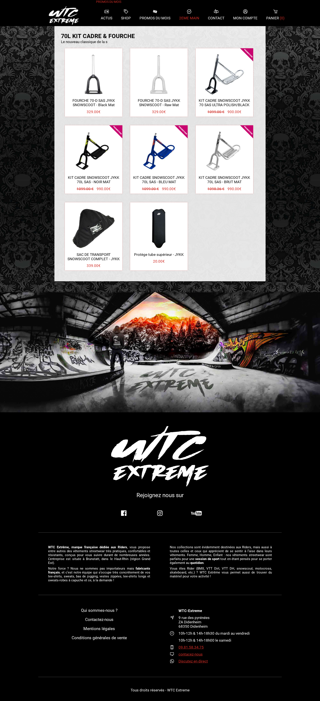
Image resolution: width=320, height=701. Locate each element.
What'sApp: (174, 661)
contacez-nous (191, 654)
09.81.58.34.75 (191, 647)
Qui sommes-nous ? (99, 610)
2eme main (189, 18)
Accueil (63, 15)
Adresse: (174, 622)
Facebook (124, 513)
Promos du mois (155, 18)
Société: (174, 611)
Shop (126, 18)
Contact (216, 18)
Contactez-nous (99, 619)
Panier (275, 18)
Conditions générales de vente (99, 638)
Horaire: (174, 633)
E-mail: (174, 654)
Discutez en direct (193, 661)
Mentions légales (99, 628)
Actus (106, 18)
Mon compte (245, 18)
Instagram (160, 513)
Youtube (196, 513)
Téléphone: (174, 647)
